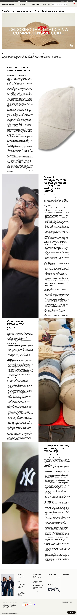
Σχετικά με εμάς (64, 1)
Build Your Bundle (36, 4)
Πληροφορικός (20, 591)
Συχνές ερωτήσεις (21, 576)
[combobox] (58, 4)
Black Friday (20, 595)
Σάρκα (19, 581)
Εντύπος (19, 587)
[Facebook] (50, 584)
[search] (66, 4)
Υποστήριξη (72, 1)
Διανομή (19, 578)
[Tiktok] (54, 584)
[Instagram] (52, 584)
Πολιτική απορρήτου (21, 589)
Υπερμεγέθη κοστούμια (37, 591)
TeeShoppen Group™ (15, 613)
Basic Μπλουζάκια (36, 576)
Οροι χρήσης (20, 588)
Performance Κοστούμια (37, 581)
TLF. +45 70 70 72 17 (52, 580)
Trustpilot (42, 602)
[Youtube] (48, 584)
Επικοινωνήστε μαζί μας (52, 576)
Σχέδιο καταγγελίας (21, 593)
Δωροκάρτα (35, 582)
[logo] (8, 4)
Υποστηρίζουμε (20, 592)
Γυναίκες (24, 4)
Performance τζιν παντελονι (38, 578)
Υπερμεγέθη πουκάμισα (37, 587)
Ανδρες (19, 4)
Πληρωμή (19, 580)
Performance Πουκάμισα (37, 577)
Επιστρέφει (20, 577)
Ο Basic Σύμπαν (21, 594)
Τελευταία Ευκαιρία (46, 4)
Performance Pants (36, 580)
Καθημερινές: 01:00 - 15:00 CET (54, 577)
